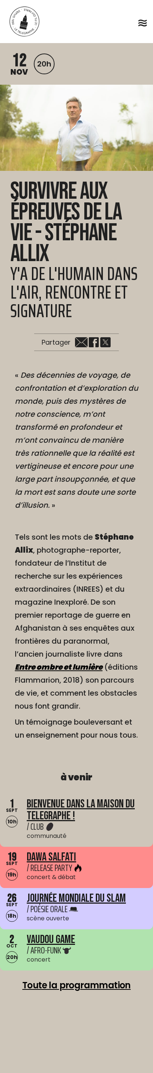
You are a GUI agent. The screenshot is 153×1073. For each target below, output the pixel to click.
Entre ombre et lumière (58, 667)
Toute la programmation (76, 985)
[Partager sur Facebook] (93, 342)
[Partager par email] (81, 342)
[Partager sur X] (105, 342)
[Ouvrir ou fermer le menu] (142, 23)
